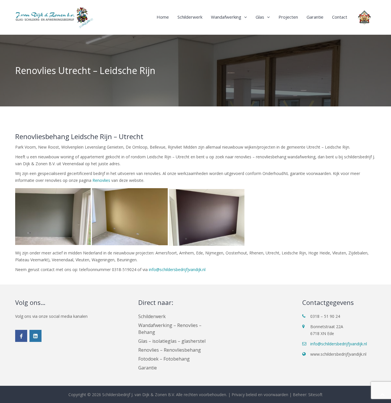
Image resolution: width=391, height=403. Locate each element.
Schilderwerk (189, 17)
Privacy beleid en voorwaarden (260, 394)
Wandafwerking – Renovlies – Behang (170, 328)
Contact (339, 17)
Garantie (315, 17)
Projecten (288, 17)
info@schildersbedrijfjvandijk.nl (177, 269)
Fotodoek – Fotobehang (164, 359)
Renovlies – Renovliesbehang (169, 350)
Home (163, 17)
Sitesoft (315, 394)
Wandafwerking (226, 17)
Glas (260, 17)
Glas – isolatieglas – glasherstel (172, 341)
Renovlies (101, 180)
